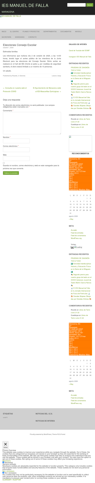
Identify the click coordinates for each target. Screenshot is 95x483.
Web (5, 155)
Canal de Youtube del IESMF (79, 50)
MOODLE (78, 31)
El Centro (14, 31)
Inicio (4, 31)
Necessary (9, 462)
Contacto (32, 37)
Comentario (8, 110)
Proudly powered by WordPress (40, 434)
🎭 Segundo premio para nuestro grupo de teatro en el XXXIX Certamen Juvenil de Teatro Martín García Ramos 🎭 (81, 89)
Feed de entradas (77, 233)
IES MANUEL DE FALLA (25, 5)
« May (71, 219)
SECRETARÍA (6, 37)
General (22, 76)
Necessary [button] (6, 460)
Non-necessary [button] (8, 471)
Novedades (19, 37)
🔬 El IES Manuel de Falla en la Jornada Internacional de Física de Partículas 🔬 (80, 100)
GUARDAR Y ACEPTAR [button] (11, 479)
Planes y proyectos (31, 31)
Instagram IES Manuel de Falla (80, 56)
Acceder (74, 230)
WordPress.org (76, 238)
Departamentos (50, 31)
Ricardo (14, 76)
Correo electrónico (11, 146)
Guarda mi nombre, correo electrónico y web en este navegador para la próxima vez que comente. (31, 167)
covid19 (5, 417)
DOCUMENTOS (65, 31)
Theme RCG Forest (58, 434)
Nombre (6, 137)
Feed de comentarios (78, 235)
